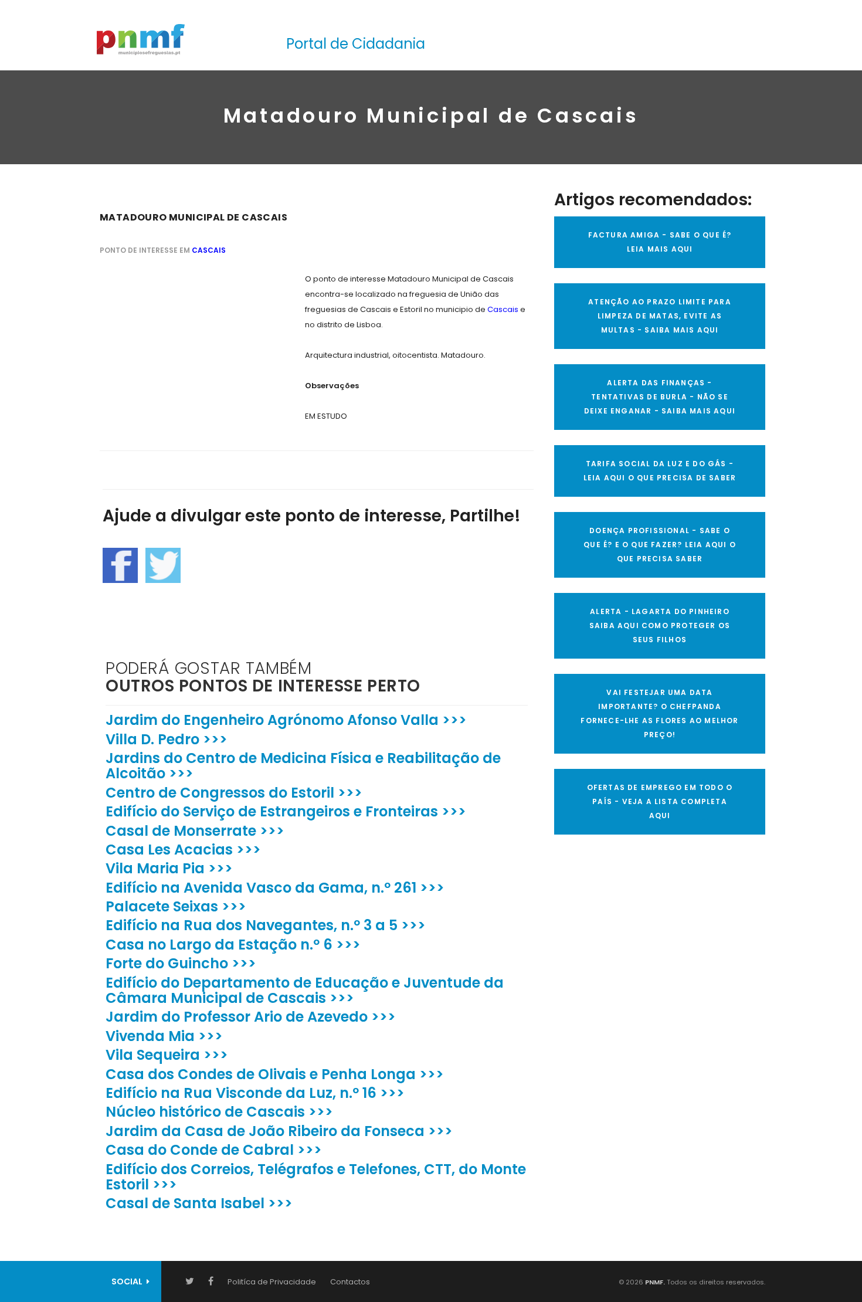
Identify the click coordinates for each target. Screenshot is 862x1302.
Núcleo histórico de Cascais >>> (219, 1111)
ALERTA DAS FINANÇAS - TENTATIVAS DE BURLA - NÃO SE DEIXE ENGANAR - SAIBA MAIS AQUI (659, 397)
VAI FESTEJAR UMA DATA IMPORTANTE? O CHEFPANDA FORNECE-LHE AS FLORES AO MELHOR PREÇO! (659, 713)
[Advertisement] (188, 345)
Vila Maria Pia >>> (169, 868)
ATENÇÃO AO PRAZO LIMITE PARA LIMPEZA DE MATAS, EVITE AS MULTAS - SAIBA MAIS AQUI (659, 316)
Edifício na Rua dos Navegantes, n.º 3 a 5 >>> (266, 925)
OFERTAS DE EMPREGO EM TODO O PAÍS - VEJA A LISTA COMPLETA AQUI (660, 801)
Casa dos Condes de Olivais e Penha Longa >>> (275, 1074)
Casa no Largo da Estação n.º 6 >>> (233, 944)
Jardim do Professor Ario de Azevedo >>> (251, 1016)
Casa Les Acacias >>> (183, 849)
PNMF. (654, 1282)
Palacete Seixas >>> (176, 906)
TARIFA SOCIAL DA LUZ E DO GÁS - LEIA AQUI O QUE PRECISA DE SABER (659, 471)
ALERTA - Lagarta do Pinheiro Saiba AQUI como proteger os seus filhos (659, 625)
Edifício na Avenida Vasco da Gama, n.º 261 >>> (275, 887)
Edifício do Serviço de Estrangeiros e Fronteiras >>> (286, 811)
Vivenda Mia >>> (164, 1036)
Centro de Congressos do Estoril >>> (234, 792)
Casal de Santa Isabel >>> (199, 1203)
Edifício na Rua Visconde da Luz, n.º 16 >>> (255, 1093)
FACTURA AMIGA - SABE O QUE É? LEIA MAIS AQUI (660, 242)
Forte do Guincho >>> (181, 963)
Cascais (209, 250)
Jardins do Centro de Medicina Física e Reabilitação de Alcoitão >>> (303, 765)
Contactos (350, 1281)
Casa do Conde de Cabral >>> (214, 1149)
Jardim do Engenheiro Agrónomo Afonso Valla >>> (286, 720)
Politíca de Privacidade (272, 1281)
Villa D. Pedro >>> (167, 739)
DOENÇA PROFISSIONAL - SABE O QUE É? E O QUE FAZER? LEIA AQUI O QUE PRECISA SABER (659, 544)
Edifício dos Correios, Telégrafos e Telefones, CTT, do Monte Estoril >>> (316, 1176)
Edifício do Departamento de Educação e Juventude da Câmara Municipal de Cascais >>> (305, 990)
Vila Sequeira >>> (167, 1054)
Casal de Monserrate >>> (195, 830)
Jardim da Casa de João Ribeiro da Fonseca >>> (279, 1131)
